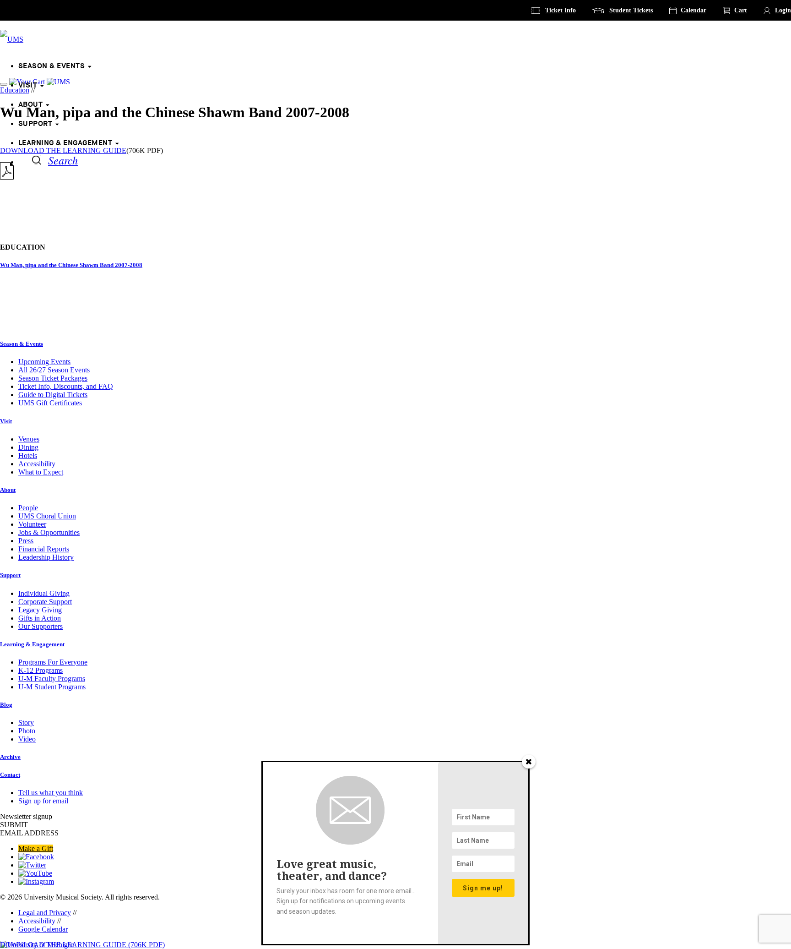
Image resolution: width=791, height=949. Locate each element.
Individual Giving (44, 593)
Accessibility (36, 464)
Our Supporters (40, 626)
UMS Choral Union (47, 516)
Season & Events (51, 66)
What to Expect (40, 472)
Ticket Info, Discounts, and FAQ (65, 386)
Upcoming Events (44, 361)
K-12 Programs (40, 670)
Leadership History (46, 557)
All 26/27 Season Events (54, 370)
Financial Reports (43, 549)
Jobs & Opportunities (49, 532)
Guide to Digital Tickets (52, 394)
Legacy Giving (40, 610)
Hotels (27, 455)
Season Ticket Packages (52, 378)
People (28, 508)
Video (27, 739)
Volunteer (32, 524)
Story (26, 722)
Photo (26, 731)
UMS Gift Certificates (50, 403)
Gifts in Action (39, 618)
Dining (28, 447)
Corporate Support (45, 601)
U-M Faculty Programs (51, 678)
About (30, 104)
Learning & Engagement (65, 143)
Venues (28, 439)
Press (25, 541)
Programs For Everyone (52, 662)
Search (63, 160)
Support (35, 124)
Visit (27, 85)
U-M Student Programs (52, 687)
